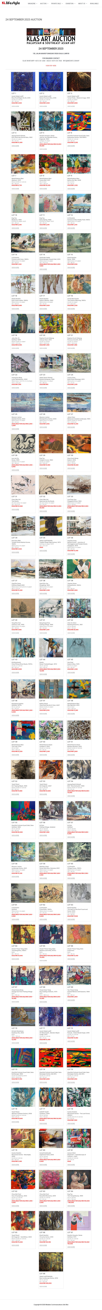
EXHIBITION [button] (69, 3)
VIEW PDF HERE (51, 66)
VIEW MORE (15, 106)
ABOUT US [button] (81, 3)
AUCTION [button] (43, 3)
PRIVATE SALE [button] (56, 3)
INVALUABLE (94, 3)
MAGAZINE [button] (31, 3)
